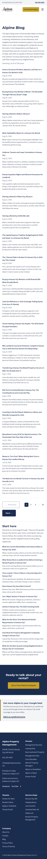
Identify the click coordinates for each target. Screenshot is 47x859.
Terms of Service (8, 846)
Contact (5, 835)
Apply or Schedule (9, 806)
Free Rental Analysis (31, 9)
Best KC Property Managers (31, 764)
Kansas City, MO (31, 799)
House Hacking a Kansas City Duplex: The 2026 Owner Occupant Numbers (23, 325)
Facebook (6, 786)
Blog (4, 839)
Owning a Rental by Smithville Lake (15, 216)
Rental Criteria (7, 802)
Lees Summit (30, 806)
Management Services (33, 745)
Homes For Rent (8, 799)
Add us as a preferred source (14, 717)
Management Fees (32, 755)
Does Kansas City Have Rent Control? (16, 586)
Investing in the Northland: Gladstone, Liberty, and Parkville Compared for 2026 (22, 413)
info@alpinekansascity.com (11, 764)
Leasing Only (30, 748)
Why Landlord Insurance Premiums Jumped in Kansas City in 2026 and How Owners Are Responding (23, 347)
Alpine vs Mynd (31, 773)
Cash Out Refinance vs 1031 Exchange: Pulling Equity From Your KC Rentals (22, 303)
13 (43, 504)
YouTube (15, 786)
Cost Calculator (31, 759)
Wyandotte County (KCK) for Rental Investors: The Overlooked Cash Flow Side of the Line (21, 436)
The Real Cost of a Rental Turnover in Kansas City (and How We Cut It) (23, 480)
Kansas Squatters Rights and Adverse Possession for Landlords (22, 176)
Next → (9, 513)
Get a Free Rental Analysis (23, 685)
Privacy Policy (7, 843)
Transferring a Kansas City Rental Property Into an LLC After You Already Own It (23, 369)
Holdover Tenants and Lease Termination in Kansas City (22, 154)
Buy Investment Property (34, 752)
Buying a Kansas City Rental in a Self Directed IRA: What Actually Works (21, 281)
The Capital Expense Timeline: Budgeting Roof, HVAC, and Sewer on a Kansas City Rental (22, 236)
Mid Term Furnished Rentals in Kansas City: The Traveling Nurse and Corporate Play (20, 391)
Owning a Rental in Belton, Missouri (16, 114)
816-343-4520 (39, 2)
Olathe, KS (29, 813)
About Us (5, 832)
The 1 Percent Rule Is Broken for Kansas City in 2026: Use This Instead (22, 258)
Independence (30, 802)
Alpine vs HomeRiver (33, 769)
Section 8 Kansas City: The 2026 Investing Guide (20, 607)
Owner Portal (30, 776)
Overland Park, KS (32, 809)
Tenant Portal (7, 809)
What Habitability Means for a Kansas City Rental (21, 133)
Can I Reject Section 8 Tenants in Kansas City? (19, 596)
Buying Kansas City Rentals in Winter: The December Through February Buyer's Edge (22, 93)
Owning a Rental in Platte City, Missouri (17, 196)
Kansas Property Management (31, 818)
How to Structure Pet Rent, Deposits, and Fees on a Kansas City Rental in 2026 (22, 71)
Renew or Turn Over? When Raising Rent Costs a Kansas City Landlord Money (20, 458)
